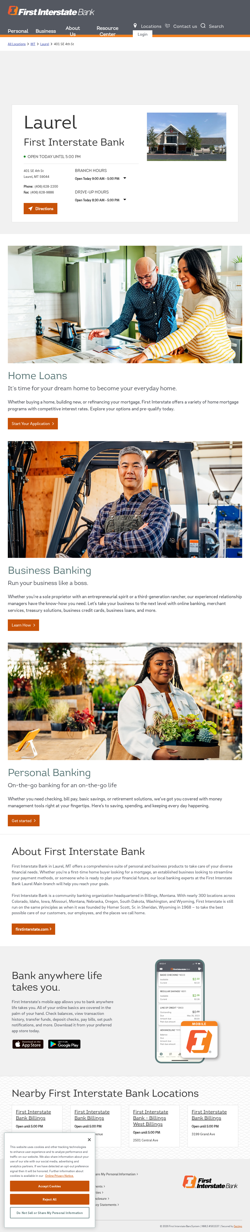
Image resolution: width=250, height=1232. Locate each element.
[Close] (89, 1139)
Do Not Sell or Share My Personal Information (50, 1213)
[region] (49, 1180)
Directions (46, 210)
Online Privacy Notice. (59, 1176)
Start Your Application (31, 423)
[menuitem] (22, 32)
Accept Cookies (49, 1186)
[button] (105, 1174)
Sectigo (238, 1226)
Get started (21, 820)
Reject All (50, 1199)
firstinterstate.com (32, 929)
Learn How (21, 624)
